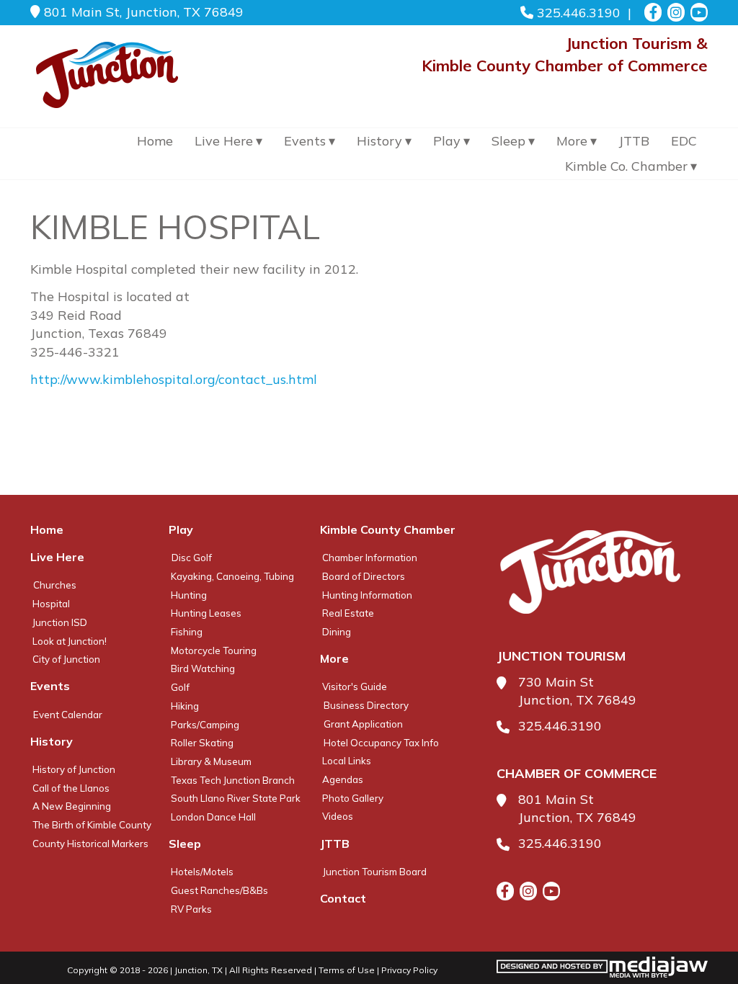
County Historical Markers (90, 843)
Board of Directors (363, 576)
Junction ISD (59, 622)
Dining (336, 632)
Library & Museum (211, 761)
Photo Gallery (352, 798)
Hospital (51, 603)
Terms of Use (347, 970)
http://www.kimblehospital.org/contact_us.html (173, 379)
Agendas (342, 779)
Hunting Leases (206, 613)
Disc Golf (192, 557)
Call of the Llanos (71, 788)
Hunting (189, 595)
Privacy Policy (409, 970)
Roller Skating (202, 742)
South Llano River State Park (236, 798)
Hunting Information (367, 595)
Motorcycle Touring (214, 650)
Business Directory (366, 705)
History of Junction (73, 769)
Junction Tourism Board (375, 871)
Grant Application (363, 724)
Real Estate (348, 613)
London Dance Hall (213, 817)
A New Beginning (71, 806)
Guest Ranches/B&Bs (219, 890)
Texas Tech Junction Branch (233, 780)
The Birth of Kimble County (91, 825)
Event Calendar (67, 714)
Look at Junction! (69, 641)
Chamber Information (369, 557)
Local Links (346, 760)
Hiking (185, 706)
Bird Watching (203, 668)
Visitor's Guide (354, 686)
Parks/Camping (205, 724)
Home (155, 141)
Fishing (187, 632)
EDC (684, 141)
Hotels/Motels (202, 871)
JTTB (633, 141)
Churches (54, 585)
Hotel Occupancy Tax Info (381, 742)
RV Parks (191, 909)
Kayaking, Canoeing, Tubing (232, 576)
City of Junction (66, 659)
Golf (180, 687)
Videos (337, 816)
